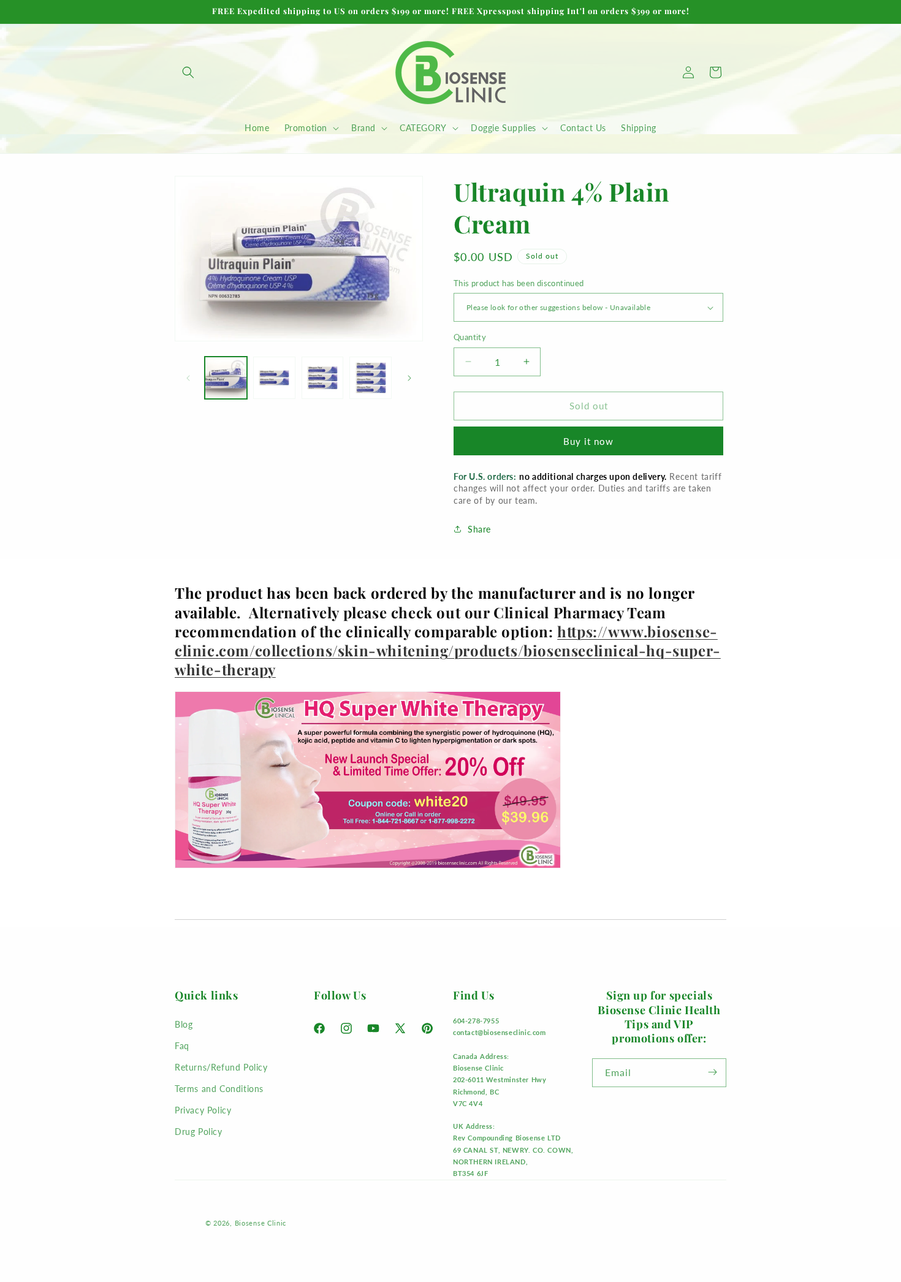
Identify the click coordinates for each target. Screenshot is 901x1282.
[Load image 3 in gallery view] (323, 378)
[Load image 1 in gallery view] (226, 378)
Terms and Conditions (219, 1088)
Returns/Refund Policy (221, 1066)
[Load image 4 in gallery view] (370, 378)
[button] (188, 72)
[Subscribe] (712, 1072)
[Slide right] (409, 378)
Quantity (470, 337)
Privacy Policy (203, 1110)
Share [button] (479, 529)
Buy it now (588, 441)
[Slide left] (188, 378)
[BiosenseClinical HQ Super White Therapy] (368, 867)
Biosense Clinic (261, 1223)
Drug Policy (198, 1131)
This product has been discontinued (519, 283)
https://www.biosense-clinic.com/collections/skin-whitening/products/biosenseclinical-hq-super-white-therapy (448, 650)
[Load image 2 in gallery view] (274, 378)
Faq (182, 1045)
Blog (183, 1023)
